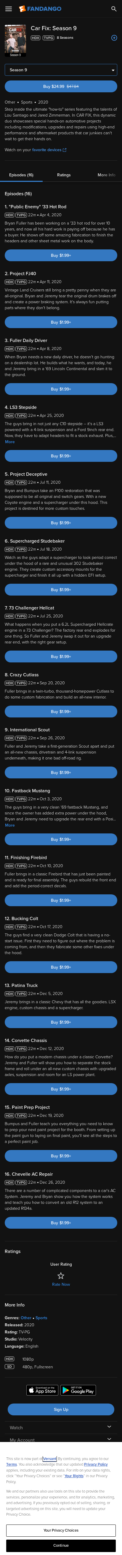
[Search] (114, 9)
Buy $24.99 (71, 86)
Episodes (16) (21, 175)
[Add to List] (114, 38)
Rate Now (61, 1284)
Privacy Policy (96, 1464)
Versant (49, 1458)
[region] (61, 1498)
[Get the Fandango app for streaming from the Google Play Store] (78, 1391)
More (10, 441)
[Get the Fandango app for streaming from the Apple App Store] (42, 1391)
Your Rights (74, 1476)
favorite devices (47, 149)
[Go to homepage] (41, 9)
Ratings (64, 175)
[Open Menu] (8, 9)
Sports (41, 1317)
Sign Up (61, 1409)
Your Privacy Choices (61, 1530)
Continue (61, 1545)
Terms (11, 1464)
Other (26, 1317)
